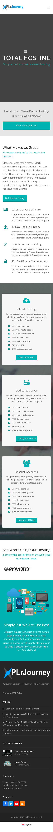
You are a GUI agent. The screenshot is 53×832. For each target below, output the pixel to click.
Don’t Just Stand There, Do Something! (22, 708)
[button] (48, 7)
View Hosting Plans (26, 125)
